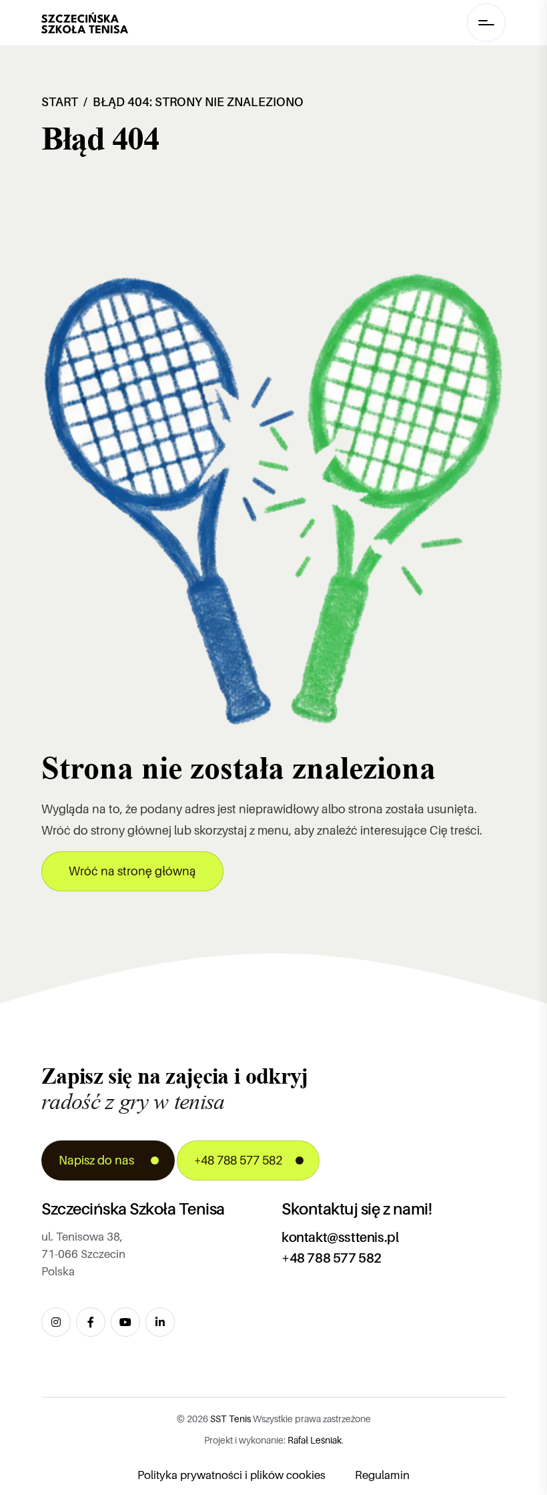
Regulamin (382, 1475)
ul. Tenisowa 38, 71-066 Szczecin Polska (83, 1254)
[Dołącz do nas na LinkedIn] (160, 1322)
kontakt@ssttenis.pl (340, 1237)
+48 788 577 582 (332, 1258)
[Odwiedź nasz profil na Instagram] (56, 1322)
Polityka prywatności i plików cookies (231, 1475)
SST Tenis (230, 1419)
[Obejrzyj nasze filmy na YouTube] (125, 1322)
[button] (486, 22)
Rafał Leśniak (315, 1440)
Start (59, 102)
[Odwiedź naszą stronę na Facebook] (90, 1322)
